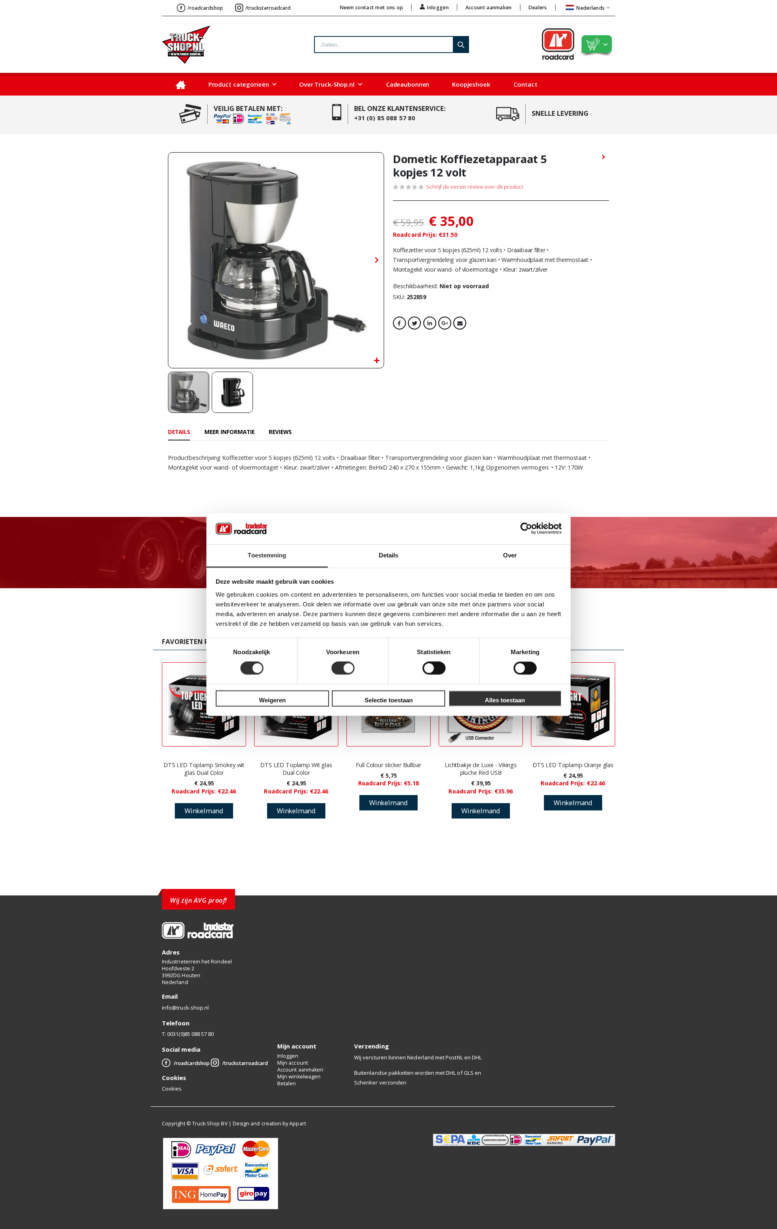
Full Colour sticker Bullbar (388, 765)
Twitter (414, 323)
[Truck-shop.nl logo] (186, 44)
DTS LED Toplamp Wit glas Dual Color (296, 768)
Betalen (286, 1083)
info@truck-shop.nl (185, 1007)
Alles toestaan (505, 700)
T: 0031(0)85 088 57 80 (188, 1034)
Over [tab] (510, 555)
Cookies (172, 1088)
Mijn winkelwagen (299, 1076)
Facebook (399, 323)
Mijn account (292, 1062)
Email (459, 323)
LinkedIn (429, 323)
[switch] (343, 669)
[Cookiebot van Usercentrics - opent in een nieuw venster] (526, 529)
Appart (297, 1123)
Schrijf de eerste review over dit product (474, 186)
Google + (444, 323)
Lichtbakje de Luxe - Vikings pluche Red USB (481, 768)
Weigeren (272, 700)
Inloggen (437, 7)
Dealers (538, 7)
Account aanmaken (488, 7)
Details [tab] (389, 555)
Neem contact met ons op (371, 7)
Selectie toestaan (389, 700)
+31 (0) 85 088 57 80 (385, 118)
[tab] (179, 432)
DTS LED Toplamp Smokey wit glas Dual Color (203, 768)
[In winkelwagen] (204, 811)
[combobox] (391, 44)
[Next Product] (603, 158)
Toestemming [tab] (267, 555)
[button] (376, 361)
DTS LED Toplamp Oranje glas (573, 765)
